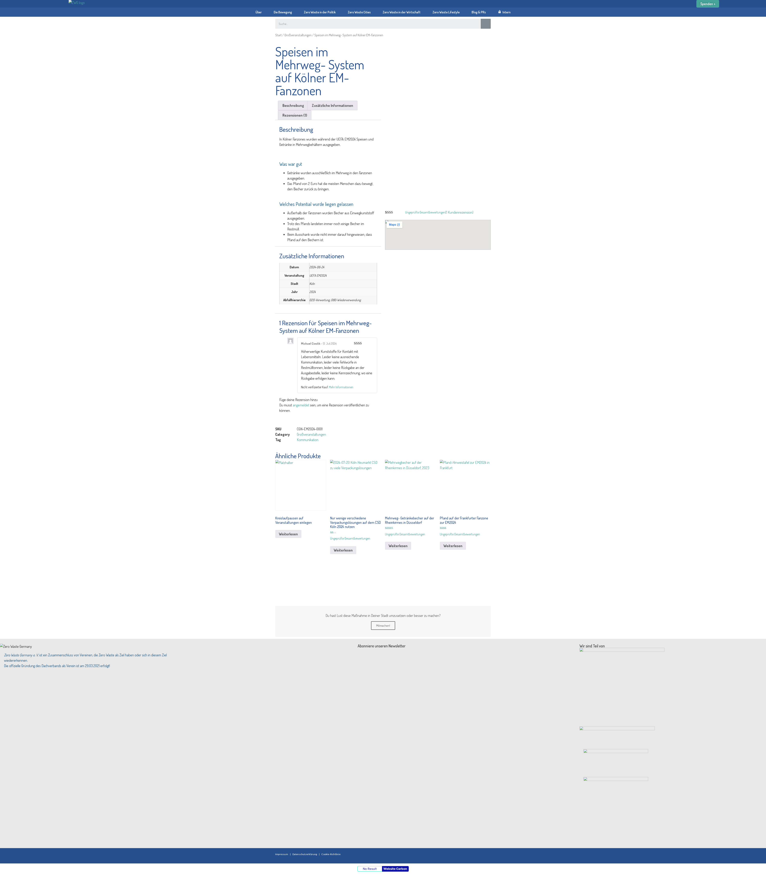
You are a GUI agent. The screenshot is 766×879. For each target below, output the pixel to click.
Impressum (281, 854)
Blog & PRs (479, 12)
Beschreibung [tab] (293, 105)
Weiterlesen (288, 534)
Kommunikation (307, 440)
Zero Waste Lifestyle (446, 12)
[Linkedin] (474, 855)
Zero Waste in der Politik (320, 12)
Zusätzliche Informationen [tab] (332, 105)
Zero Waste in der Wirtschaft (402, 12)
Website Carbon (395, 869)
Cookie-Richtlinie (330, 854)
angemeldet (301, 405)
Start (278, 35)
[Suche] (486, 24)
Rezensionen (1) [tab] (294, 115)
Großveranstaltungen (298, 35)
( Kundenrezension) (459, 212)
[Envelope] (486, 855)
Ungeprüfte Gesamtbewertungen (425, 212)
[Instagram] (462, 855)
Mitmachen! (383, 625)
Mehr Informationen (341, 387)
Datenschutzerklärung (304, 854)
